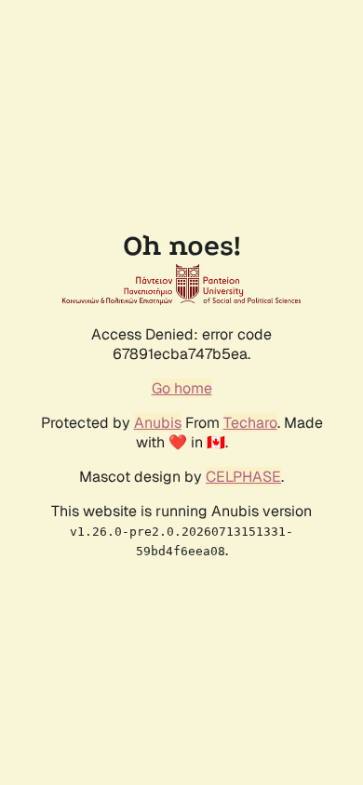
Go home (182, 388)
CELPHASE (243, 476)
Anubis (158, 422)
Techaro (250, 422)
